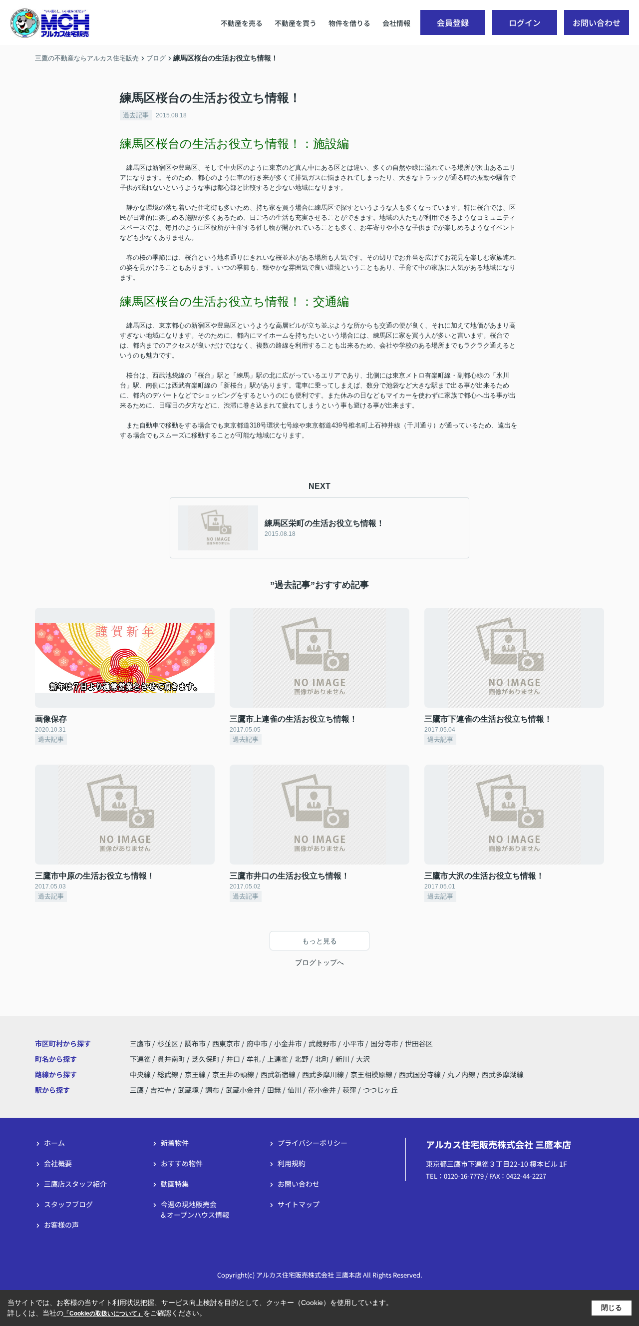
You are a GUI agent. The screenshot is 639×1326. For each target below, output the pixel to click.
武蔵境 (188, 1090)
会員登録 (453, 22)
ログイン (525, 22)
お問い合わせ (597, 22)
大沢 (363, 1059)
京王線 (196, 1074)
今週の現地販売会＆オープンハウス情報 (194, 1209)
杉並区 (167, 1043)
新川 (343, 1059)
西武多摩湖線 (503, 1074)
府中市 (257, 1043)
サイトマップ (299, 1204)
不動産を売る (242, 23)
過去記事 (136, 115)
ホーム (54, 1143)
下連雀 (141, 1059)
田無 (274, 1090)
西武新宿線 (279, 1074)
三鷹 (137, 1090)
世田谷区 (419, 1043)
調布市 (195, 1043)
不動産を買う (296, 23)
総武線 (168, 1074)
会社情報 (396, 23)
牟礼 (254, 1059)
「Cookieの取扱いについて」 (103, 1313)
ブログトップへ (319, 962)
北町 (322, 1059)
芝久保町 (206, 1059)
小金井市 (288, 1043)
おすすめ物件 (182, 1163)
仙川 (295, 1090)
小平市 (353, 1043)
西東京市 (226, 1043)
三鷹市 (140, 1043)
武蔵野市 (322, 1043)
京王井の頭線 (234, 1074)
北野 (302, 1059)
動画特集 (175, 1184)
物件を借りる (349, 23)
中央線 (141, 1074)
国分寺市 (384, 1043)
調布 (212, 1090)
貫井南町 (172, 1059)
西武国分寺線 (420, 1074)
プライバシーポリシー (312, 1143)
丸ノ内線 (462, 1074)
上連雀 (278, 1059)
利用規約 (292, 1163)
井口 (234, 1059)
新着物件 (175, 1143)
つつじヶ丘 (380, 1090)
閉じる (611, 1308)
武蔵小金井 (243, 1090)
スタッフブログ (68, 1204)
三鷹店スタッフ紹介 (75, 1184)
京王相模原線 (372, 1074)
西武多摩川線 (323, 1074)
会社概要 (58, 1163)
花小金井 (322, 1090)
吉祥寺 (160, 1090)
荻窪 (349, 1090)
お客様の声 (61, 1225)
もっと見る (319, 941)
